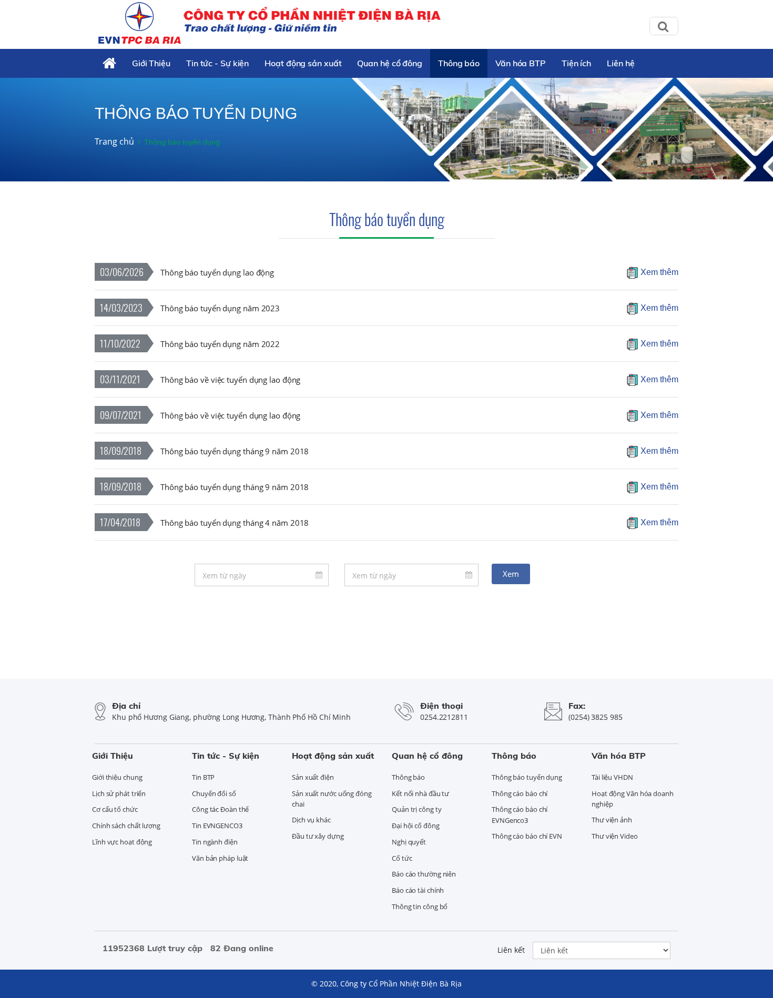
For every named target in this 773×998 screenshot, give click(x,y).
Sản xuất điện (313, 777)
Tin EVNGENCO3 (217, 825)
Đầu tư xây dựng (318, 836)
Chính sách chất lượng (126, 825)
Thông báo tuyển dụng (386, 219)
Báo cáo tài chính (418, 890)
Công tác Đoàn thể (220, 809)
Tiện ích (576, 63)
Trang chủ (114, 141)
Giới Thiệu (151, 63)
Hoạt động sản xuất (303, 63)
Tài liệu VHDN (612, 777)
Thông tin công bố (419, 906)
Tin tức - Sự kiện (217, 63)
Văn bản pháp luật (220, 858)
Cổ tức (402, 858)
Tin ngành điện (215, 842)
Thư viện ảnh (612, 819)
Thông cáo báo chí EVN (527, 836)
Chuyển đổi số (214, 793)
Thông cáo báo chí (519, 793)
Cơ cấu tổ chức (115, 809)
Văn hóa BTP (520, 63)
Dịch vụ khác (311, 819)
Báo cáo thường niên (424, 874)
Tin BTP (203, 777)
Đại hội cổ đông (416, 825)
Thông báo (459, 63)
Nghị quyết (409, 842)
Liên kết (511, 950)
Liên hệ (620, 63)
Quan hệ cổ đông (389, 63)
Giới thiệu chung (117, 777)
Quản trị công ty (416, 809)
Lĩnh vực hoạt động (122, 842)
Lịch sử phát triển (119, 793)
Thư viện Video (615, 836)
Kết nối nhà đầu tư (420, 793)
